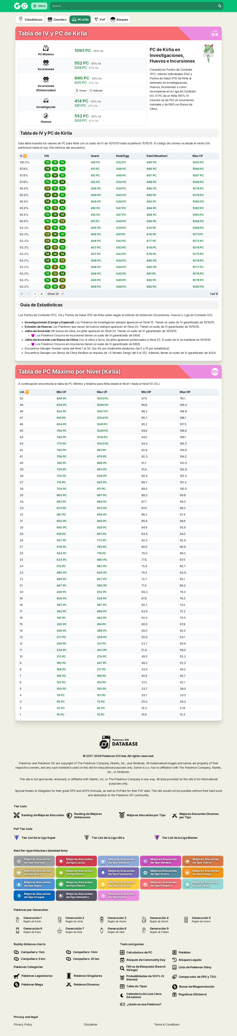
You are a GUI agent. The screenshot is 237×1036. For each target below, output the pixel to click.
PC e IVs (83, 19)
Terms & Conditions (166, 1024)
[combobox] (133, 6)
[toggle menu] (219, 6)
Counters (60, 19)
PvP (102, 19)
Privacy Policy (23, 1024)
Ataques (122, 19)
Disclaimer (90, 1024)
